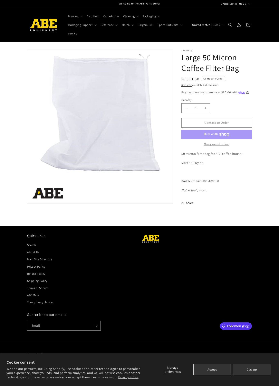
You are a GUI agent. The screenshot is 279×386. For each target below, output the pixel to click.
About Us (33, 252)
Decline (252, 369)
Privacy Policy (128, 377)
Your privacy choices (40, 302)
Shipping (186, 84)
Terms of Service (38, 288)
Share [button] (190, 203)
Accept (212, 369)
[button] (75, 16)
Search (31, 245)
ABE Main (33, 295)
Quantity (186, 100)
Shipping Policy (37, 281)
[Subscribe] (96, 326)
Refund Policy (36, 274)
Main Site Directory (39, 259)
